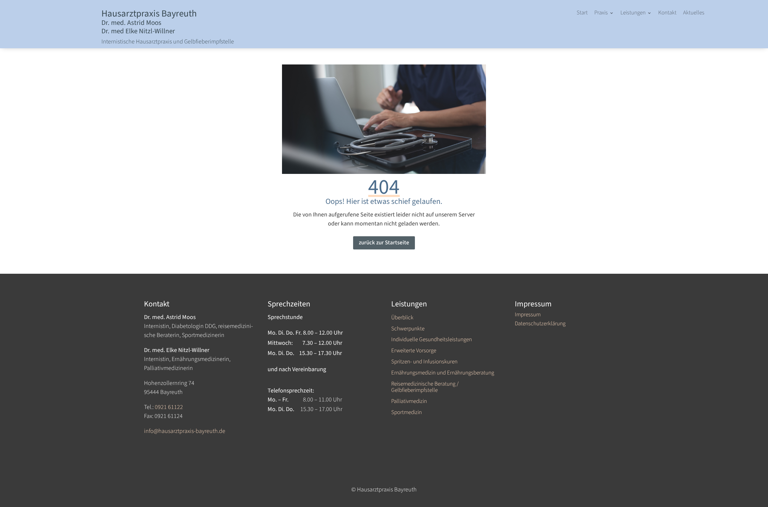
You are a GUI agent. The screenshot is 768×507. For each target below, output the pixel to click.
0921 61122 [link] (169, 407)
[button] (604, 14)
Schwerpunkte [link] (407, 329)
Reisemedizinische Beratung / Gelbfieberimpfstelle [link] (425, 387)
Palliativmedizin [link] (409, 401)
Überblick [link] (402, 318)
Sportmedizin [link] (406, 413)
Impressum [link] (528, 316)
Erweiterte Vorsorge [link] (413, 351)
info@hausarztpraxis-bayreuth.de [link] (184, 431)
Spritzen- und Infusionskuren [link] (424, 362)
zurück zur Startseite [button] (384, 243)
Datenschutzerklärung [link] (540, 325)
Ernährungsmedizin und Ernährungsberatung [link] (442, 373)
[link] (582, 14)
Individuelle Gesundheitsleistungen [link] (431, 340)
